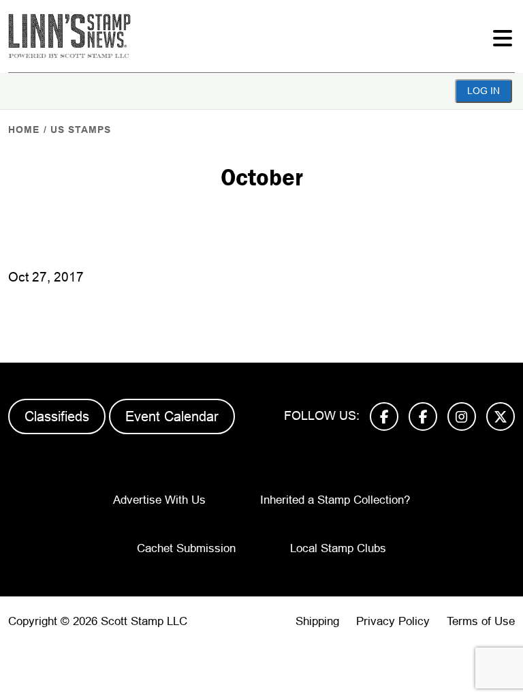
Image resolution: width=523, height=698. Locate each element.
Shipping (317, 621)
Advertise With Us (159, 500)
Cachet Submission (186, 548)
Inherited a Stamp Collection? (335, 500)
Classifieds (57, 416)
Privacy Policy (393, 621)
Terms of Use (481, 621)
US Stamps (80, 129)
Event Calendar (172, 416)
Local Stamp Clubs (338, 548)
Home (23, 129)
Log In (483, 90)
